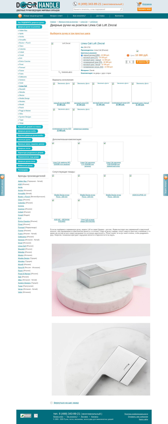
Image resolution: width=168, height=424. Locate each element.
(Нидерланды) (18, 227)
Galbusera (23, 77)
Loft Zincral (94, 22)
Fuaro (21, 74)
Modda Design (24, 98)
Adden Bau (23, 30)
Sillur (21, 114)
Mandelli (22, 89)
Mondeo (22, 101)
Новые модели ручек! (33, 16)
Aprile (21, 34)
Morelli (21, 104)
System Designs (25, 117)
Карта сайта (143, 419)
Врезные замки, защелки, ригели (31, 144)
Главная (53, 22)
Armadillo (22, 40)
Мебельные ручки (25, 165)
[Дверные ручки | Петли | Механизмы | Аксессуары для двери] (38, 6)
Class (21, 46)
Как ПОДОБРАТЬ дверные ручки (31, 22)
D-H (20, 58)
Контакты (119, 16)
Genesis (22, 80)
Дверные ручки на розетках (29, 27)
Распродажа (23, 170)
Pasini (21, 108)
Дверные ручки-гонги (26, 161)
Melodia (22, 92)
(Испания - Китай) (18, 240)
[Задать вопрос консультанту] (165, 185)
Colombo (22, 49)
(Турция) (18, 258)
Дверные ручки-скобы (27, 131)
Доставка (100, 16)
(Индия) (18, 215)
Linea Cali (23, 86)
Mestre (21, 95)
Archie (21, 37)
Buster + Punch (25, 43)
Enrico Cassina (24, 61)
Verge (21, 123)
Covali (21, 55)
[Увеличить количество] (133, 62)
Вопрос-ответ (56, 16)
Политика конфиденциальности (136, 414)
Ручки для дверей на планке (29, 127)
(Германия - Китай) (18, 181)
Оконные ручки (24, 140)
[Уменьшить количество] (126, 62)
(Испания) (18, 190)
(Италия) (18, 184)
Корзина (147, 4)
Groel (21, 83)
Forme (21, 71)
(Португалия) (18, 286)
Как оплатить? (79, 16)
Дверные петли (24, 148)
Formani (22, 67)
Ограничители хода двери (28, 157)
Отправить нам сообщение (138, 417)
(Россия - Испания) (18, 267)
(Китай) (18, 193)
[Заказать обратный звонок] (2, 185)
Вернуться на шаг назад (66, 403)
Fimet (21, 64)
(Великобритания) (18, 197)
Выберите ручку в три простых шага (70, 33)
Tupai (21, 120)
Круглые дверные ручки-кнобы (30, 135)
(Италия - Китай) (18, 234)
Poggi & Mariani (25, 111)
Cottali (21, 52)
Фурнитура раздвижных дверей (30, 153)
